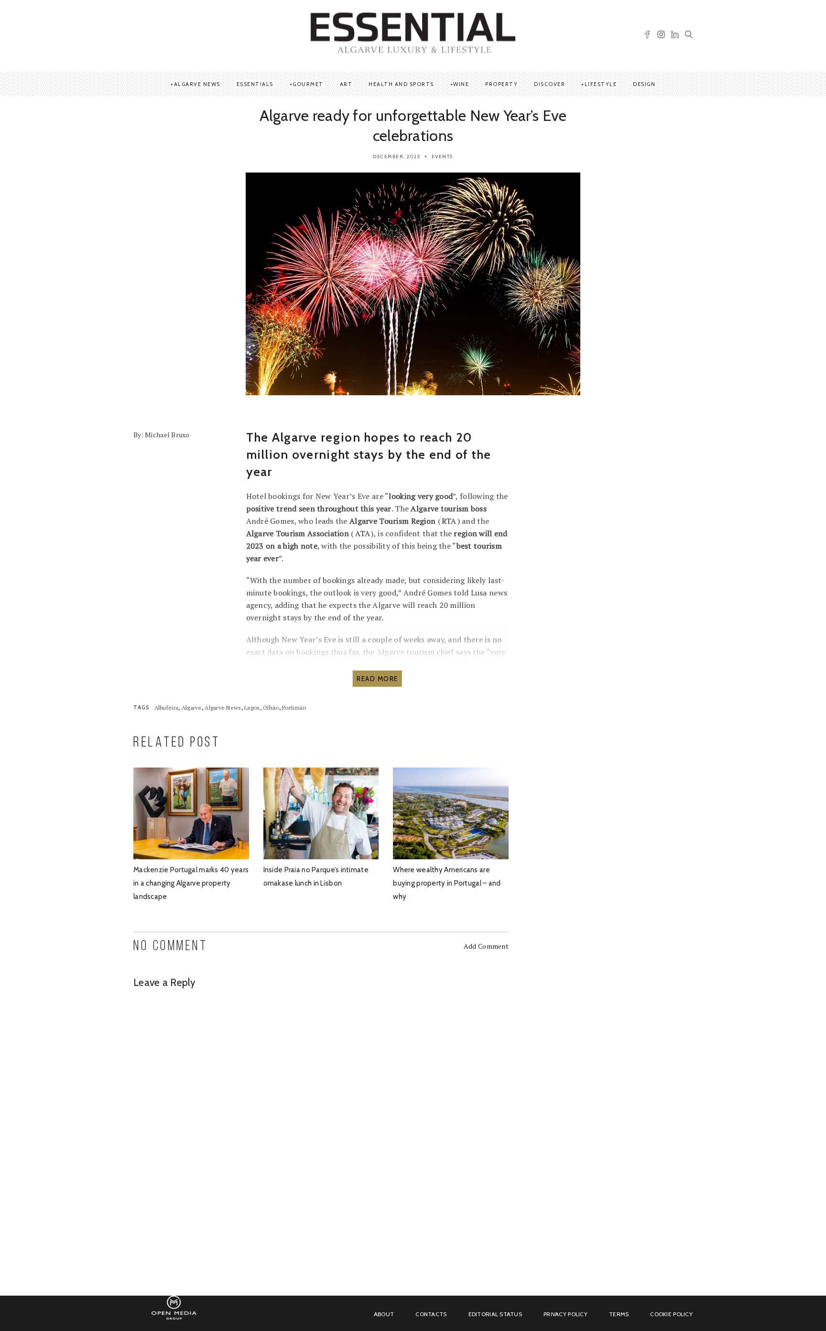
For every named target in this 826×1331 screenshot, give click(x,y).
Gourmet (308, 84)
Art (346, 84)
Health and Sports (401, 84)
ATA (362, 533)
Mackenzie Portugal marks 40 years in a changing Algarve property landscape (191, 883)
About (384, 1314)
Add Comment (486, 946)
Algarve (192, 707)
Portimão (294, 707)
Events (442, 156)
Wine (461, 84)
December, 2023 (396, 156)
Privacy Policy (565, 1314)
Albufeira (166, 707)
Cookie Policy (671, 1314)
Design (644, 84)
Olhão (271, 707)
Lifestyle (601, 84)
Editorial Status (495, 1314)
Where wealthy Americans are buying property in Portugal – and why (446, 883)
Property (501, 84)
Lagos (252, 707)
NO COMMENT (170, 946)
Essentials (255, 84)
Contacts (430, 1314)
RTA (449, 521)
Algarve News (197, 84)
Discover (549, 84)
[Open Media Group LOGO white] (174, 1313)
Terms (619, 1314)
